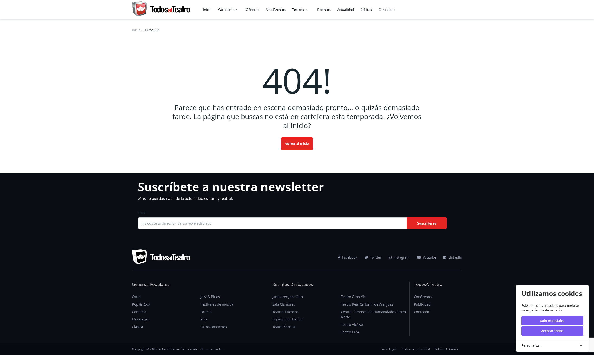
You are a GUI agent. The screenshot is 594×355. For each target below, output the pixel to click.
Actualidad (345, 9)
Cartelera (225, 9)
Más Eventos (276, 9)
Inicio (207, 9)
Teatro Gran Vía (353, 296)
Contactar (421, 311)
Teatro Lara (350, 332)
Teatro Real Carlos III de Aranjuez (367, 304)
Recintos (324, 9)
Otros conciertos (213, 326)
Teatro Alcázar (352, 324)
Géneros (252, 9)
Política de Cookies (447, 349)
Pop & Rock (141, 304)
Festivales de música (216, 304)
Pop (203, 319)
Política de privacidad (415, 349)
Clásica (137, 326)
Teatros (298, 9)
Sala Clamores (283, 304)
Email (142, 212)
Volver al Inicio (297, 143)
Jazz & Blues (210, 296)
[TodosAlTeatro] (161, 9)
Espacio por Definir (287, 319)
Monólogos (141, 319)
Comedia (139, 311)
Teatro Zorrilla (283, 326)
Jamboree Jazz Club (287, 296)
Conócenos (423, 296)
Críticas (366, 9)
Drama (205, 311)
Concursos (386, 9)
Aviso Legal (388, 349)
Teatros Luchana (285, 311)
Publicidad (422, 304)
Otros (136, 296)
